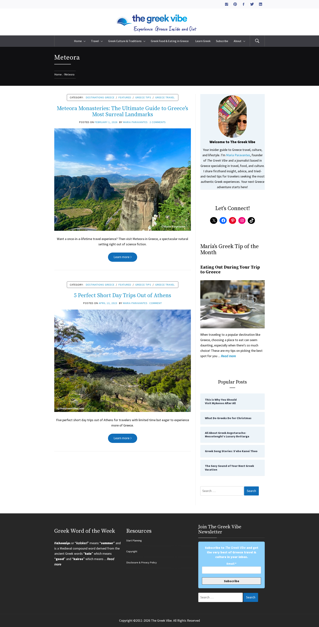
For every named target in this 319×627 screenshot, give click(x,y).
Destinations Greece (100, 97)
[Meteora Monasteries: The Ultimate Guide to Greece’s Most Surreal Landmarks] (122, 179)
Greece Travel (165, 97)
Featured (125, 97)
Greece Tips (143, 97)
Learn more (121, 257)
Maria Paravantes (135, 122)
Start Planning (134, 540)
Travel (95, 41)
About (237, 41)
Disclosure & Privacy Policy (141, 562)
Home (78, 41)
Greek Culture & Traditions (125, 41)
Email (231, 563)
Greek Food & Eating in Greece (170, 41)
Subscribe (222, 41)
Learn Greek (202, 41)
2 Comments (158, 122)
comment (155, 303)
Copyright (131, 551)
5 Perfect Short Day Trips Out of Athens (122, 295)
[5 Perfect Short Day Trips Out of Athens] (122, 360)
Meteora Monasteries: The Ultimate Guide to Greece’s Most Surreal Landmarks (122, 111)
